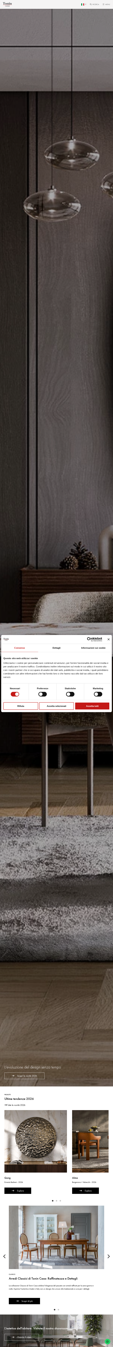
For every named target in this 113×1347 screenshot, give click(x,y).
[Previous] (4, 1256)
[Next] (108, 1256)
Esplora (20, 1190)
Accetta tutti (92, 706)
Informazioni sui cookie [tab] (93, 648)
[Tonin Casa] (7, 4)
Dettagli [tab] (57, 648)
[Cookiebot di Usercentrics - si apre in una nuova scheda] (89, 639)
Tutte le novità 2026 (16, 1105)
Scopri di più (27, 1301)
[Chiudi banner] (109, 639)
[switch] (42, 694)
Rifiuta (20, 706)
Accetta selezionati (56, 706)
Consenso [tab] (19, 648)
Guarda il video (24, 1337)
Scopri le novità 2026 (27, 1075)
